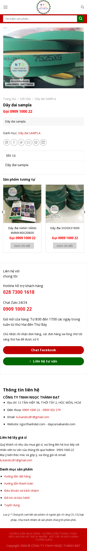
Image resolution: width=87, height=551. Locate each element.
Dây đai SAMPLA (45, 99)
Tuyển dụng (43, 539)
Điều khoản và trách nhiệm (28, 536)
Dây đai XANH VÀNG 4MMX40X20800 (22, 230)
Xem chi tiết (22, 246)
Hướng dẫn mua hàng (25, 533)
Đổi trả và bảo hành (64, 536)
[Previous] (3, 220)
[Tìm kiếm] (82, 7)
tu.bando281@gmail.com (32, 417)
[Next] (84, 220)
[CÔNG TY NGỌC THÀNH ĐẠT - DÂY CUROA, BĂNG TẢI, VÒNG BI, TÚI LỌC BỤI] (43, 7)
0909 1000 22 (31, 410)
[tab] (43, 155)
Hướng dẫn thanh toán (59, 533)
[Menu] (5, 7)
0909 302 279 (51, 410)
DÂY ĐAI (25, 99)
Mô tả (11, 155)
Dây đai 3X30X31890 (65, 228)
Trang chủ (9, 99)
